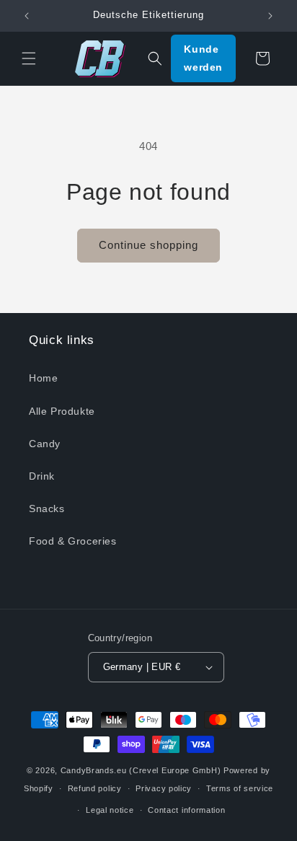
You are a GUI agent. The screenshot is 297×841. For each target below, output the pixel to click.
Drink (42, 476)
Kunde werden (203, 58)
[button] (29, 58)
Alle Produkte (62, 411)
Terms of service (239, 788)
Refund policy (95, 788)
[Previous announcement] (27, 16)
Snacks (47, 508)
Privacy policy (164, 788)
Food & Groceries (73, 541)
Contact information (186, 810)
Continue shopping (148, 245)
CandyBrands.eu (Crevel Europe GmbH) (141, 770)
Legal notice (109, 810)
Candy (45, 443)
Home (43, 378)
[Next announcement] (270, 16)
